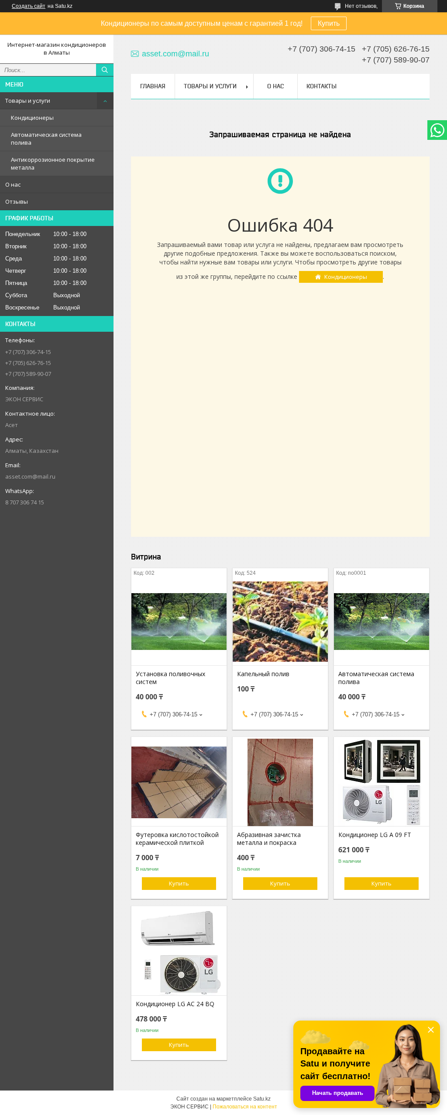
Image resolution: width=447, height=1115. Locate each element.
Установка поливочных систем (170, 678)
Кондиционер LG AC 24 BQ (175, 1004)
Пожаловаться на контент (245, 1107)
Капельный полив (263, 674)
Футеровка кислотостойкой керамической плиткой (177, 839)
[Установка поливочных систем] (179, 621)
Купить (329, 23)
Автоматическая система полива (46, 138)
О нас (13, 184)
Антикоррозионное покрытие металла (53, 163)
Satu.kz (262, 1099)
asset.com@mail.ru (30, 476)
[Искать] (104, 69)
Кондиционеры (32, 118)
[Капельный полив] (280, 621)
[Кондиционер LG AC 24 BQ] (179, 951)
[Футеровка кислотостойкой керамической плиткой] (179, 782)
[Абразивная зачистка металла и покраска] (280, 782)
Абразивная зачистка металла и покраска (269, 839)
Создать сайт (28, 6)
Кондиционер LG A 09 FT (374, 835)
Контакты (321, 86)
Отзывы (16, 201)
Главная (152, 86)
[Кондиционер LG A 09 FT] (381, 782)
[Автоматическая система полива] (381, 621)
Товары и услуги (27, 100)
